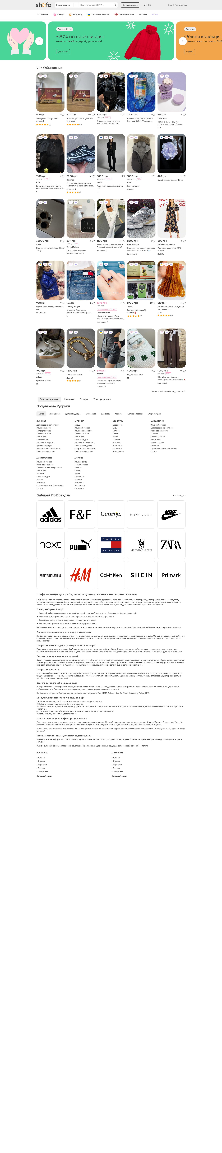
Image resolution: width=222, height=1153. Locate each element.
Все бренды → (179, 495)
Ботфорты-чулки (43, 431)
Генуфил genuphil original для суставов (80, 119)
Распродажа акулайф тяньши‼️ (136, 311)
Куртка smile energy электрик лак (49, 308)
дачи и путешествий (58, 678)
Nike (117, 693)
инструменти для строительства (138, 686)
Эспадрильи (118, 451)
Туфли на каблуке (44, 445)
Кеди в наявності (135, 374)
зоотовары (65, 623)
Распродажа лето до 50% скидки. (169, 249)
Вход (170, 5)
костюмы (54, 649)
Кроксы (154, 451)
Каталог (44, 15)
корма (156, 673)
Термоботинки (81, 465)
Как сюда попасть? (177, 391)
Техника (42, 623)
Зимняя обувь (81, 462)
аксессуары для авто (86, 623)
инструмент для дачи (111, 651)
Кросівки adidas (43, 380)
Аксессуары (44, 616)
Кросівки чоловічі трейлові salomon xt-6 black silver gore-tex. (80, 184)
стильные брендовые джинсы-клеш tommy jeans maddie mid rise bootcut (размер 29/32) (79, 311)
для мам (70, 665)
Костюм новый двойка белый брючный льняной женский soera (110, 246)
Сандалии (117, 448)
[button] (39, 41)
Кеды (115, 428)
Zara (99, 693)
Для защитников (126, 15)
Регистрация (181, 5)
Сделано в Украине (100, 15)
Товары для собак (73, 673)
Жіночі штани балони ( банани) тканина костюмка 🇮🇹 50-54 (171, 378)
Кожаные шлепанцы (45, 451)
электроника (53, 623)
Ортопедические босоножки (164, 448)
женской (72, 613)
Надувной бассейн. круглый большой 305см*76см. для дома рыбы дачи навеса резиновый (140, 119)
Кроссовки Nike (43, 434)
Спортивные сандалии (85, 448)
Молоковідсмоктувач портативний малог (76, 252)
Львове (41, 768)
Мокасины (155, 445)
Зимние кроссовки (83, 431)
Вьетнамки (118, 445)
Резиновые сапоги (159, 431)
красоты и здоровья (64, 620)
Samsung (133, 693)
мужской (81, 613)
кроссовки (92, 651)
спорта (77, 686)
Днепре (41, 757)
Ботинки (116, 431)
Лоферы (40, 479)
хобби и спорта (65, 651)
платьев (93, 636)
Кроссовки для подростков (49, 468)
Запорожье (43, 771)
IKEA (147, 693)
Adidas (111, 693)
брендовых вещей (128, 613)
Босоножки (80, 485)
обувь (62, 662)
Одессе (41, 761)
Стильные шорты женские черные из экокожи (109, 381)
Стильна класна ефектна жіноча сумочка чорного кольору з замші (108, 122)
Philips (141, 693)
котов (85, 673)
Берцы (77, 425)
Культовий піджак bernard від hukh (110, 187)
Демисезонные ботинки (47, 425)
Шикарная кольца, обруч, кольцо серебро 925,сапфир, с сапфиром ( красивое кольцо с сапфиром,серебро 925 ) (110, 317)
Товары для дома (47, 620)
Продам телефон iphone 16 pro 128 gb (50, 249)
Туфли (115, 437)
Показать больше (44, 776)
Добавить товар (130, 5)
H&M (104, 693)
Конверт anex (133, 186)
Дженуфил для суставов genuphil (47, 119)
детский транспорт (110, 662)
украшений (109, 616)
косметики (129, 636)
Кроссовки (118, 425)
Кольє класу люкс (74, 374)
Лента (155, 15)
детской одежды (95, 613)
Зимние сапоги (43, 428)
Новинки (143, 15)
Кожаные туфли (82, 440)
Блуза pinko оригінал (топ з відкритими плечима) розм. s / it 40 (50, 187)
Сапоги (116, 434)
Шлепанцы (117, 443)
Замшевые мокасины (84, 443)
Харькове (42, 764)
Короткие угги (42, 440)
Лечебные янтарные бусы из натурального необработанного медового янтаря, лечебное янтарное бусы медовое (171, 308)
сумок (97, 616)
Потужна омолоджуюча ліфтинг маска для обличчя (170, 123)
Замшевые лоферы (45, 443)
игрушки (69, 662)
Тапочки (116, 440)
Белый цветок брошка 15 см (170, 180)
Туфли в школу (157, 443)
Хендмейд (77, 15)
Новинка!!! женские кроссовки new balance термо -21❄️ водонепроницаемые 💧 (141, 249)
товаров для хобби (64, 686)
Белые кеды (41, 437)
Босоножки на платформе (48, 448)
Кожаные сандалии (83, 445)
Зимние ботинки (82, 428)
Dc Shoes (124, 693)
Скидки (60, 15)
